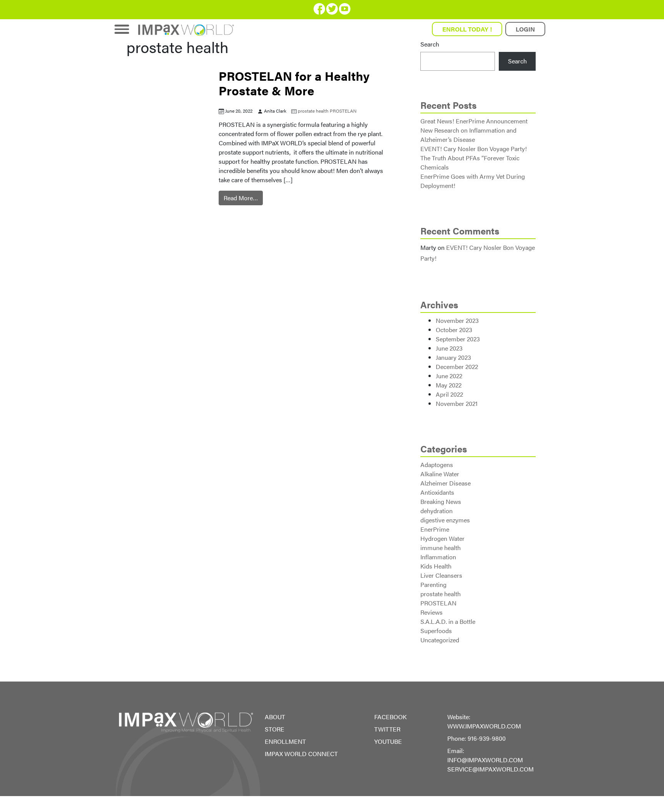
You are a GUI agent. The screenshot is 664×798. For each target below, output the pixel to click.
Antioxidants (437, 492)
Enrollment (285, 741)
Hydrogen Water (442, 538)
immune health (440, 547)
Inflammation (438, 556)
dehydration (436, 510)
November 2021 (457, 403)
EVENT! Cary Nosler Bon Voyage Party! (473, 148)
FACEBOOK (390, 716)
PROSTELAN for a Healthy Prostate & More (294, 83)
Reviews (431, 612)
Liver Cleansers (441, 575)
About (275, 716)
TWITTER (387, 729)
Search (429, 44)
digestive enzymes (445, 519)
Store (274, 729)
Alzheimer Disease (445, 483)
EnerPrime (434, 529)
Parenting (433, 584)
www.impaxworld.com (484, 726)
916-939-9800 (487, 738)
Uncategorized (439, 639)
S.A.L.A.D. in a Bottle (447, 621)
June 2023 (449, 348)
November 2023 (457, 320)
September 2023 (458, 338)
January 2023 (453, 357)
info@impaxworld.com (485, 759)
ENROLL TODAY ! (467, 29)
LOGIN (525, 29)
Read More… (241, 197)
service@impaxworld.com (490, 769)
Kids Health (436, 566)
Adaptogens (436, 464)
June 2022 (449, 375)
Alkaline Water (439, 473)
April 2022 (449, 394)
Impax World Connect (301, 753)
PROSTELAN (343, 110)
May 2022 (448, 385)
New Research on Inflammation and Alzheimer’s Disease (468, 135)
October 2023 (454, 329)
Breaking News (440, 501)
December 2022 (457, 366)
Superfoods (436, 630)
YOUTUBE (388, 741)
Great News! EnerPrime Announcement (474, 120)
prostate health (313, 110)
